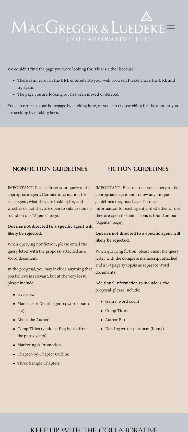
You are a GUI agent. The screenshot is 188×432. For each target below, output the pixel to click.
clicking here (84, 105)
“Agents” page (45, 215)
